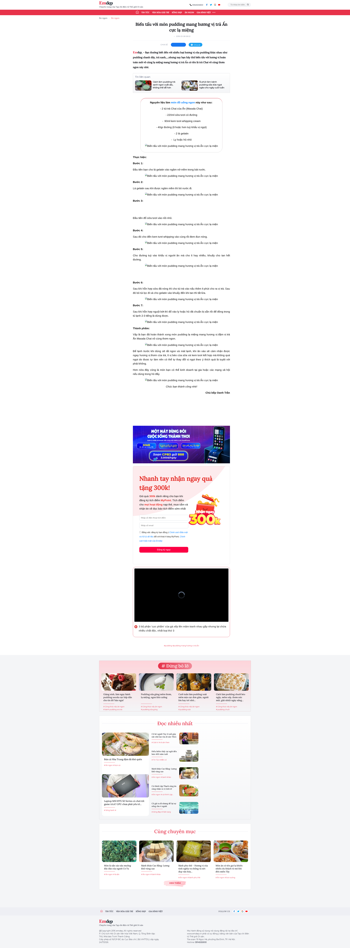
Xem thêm (175, 883)
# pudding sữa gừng (149, 709)
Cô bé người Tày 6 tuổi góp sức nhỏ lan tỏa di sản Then (164, 735)
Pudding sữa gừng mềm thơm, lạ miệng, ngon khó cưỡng (156, 696)
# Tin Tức (155, 760)
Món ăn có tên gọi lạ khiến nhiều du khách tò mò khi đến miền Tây (229, 868)
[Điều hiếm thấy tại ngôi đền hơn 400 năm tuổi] (188, 756)
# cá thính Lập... (167, 795)
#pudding (168, 646)
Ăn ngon (189, 12)
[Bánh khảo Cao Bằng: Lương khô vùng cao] (188, 773)
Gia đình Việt (204, 12)
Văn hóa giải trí (160, 12)
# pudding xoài (184, 709)
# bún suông (230, 877)
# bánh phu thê (194, 877)
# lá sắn (116, 874)
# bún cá (116, 765)
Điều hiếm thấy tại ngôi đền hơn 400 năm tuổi (164, 752)
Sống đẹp (177, 12)
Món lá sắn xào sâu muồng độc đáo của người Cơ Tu (117, 867)
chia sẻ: (164, 44)
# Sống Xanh (109, 810)
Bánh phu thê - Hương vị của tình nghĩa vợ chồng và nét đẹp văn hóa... (193, 868)
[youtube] (219, 4)
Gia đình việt (156, 911)
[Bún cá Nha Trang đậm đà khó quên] (125, 744)
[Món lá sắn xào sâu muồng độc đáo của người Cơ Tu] (119, 851)
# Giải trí (155, 742)
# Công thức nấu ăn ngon (113, 707)
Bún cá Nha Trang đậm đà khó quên (123, 759)
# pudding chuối (223, 709)
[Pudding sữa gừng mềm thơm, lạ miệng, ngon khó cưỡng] (156, 682)
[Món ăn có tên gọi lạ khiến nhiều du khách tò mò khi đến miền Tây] (231, 851)
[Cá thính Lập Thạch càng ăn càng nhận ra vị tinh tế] (188, 790)
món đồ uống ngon (183, 102)
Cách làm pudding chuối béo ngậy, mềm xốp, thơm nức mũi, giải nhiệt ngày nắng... (230, 697)
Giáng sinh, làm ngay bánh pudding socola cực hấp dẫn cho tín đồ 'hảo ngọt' (117, 697)
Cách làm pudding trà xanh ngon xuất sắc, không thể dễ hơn (164, 85)
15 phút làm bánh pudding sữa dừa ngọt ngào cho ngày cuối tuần (211, 85)
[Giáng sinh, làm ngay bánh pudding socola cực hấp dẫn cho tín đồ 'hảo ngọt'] (118, 682)
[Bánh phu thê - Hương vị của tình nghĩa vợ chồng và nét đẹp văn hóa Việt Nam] (193, 851)
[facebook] (206, 4)
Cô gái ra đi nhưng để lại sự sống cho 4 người (164, 804)
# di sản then (164, 742)
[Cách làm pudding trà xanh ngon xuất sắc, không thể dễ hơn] (143, 85)
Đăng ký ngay (163, 550)
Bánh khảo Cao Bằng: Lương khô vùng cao (164, 770)
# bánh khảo (166, 777)
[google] (215, 4)
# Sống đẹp (156, 812)
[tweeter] (211, 4)
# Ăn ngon (108, 765)
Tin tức (145, 12)
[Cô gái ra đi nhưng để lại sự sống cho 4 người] (188, 808)
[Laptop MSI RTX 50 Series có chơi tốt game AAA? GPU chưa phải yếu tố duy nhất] (125, 785)
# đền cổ (163, 760)
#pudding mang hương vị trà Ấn (186, 646)
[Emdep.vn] (106, 3)
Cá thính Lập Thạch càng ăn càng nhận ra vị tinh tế (164, 787)
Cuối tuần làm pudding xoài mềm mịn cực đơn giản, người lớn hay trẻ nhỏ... (193, 697)
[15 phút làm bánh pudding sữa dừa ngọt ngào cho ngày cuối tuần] (189, 85)
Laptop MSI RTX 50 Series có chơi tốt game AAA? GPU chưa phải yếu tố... (124, 803)
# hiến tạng (166, 812)
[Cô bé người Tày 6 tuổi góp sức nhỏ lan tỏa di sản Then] (188, 738)
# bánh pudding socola (112, 709)
